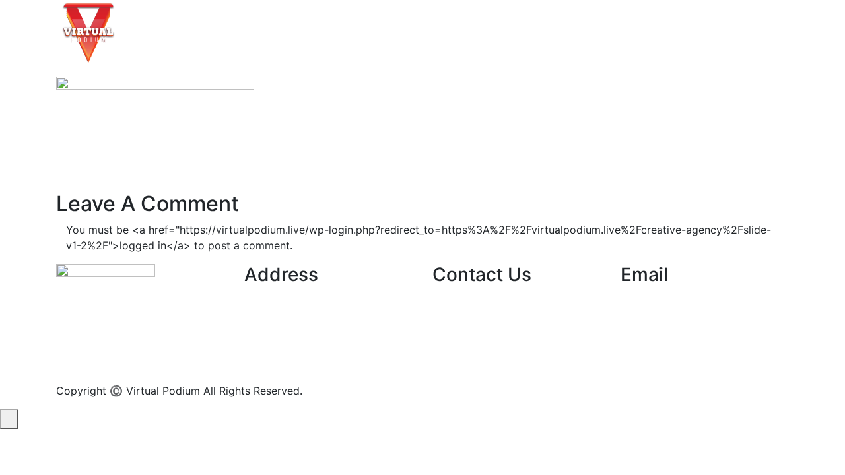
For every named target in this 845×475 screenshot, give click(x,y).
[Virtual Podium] (88, 31)
